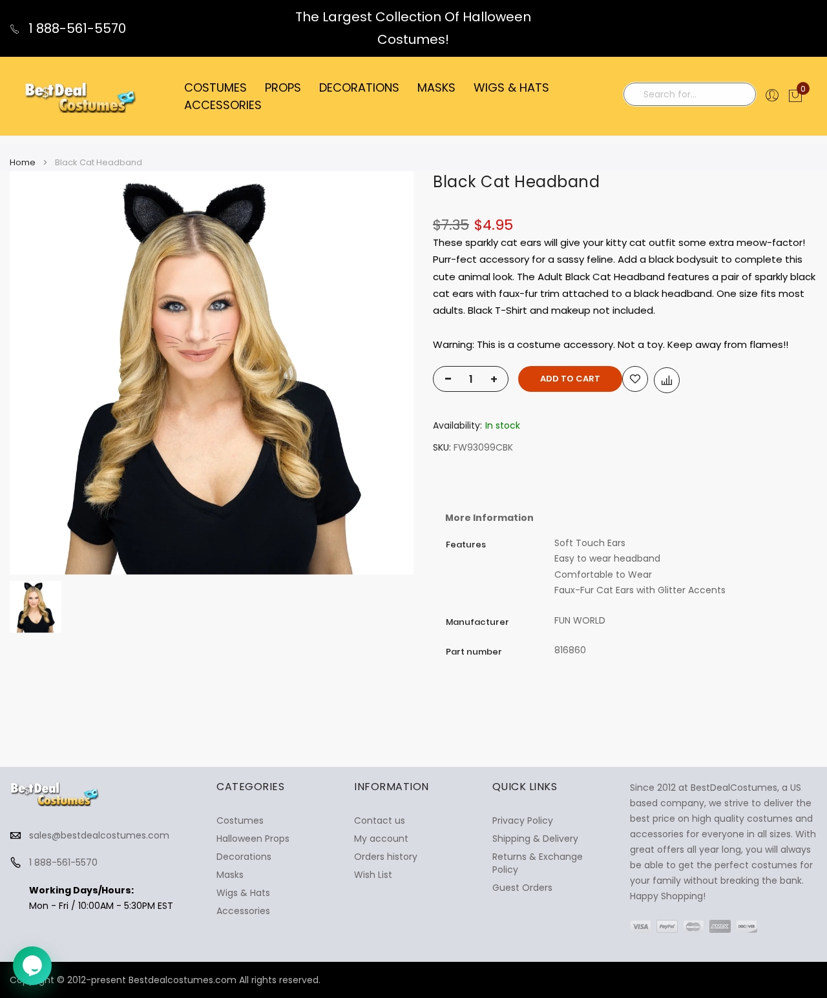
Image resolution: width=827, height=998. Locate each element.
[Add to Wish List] (635, 379)
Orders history (385, 856)
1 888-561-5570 (75, 28)
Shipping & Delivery (535, 838)
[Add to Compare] (667, 380)
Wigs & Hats (243, 892)
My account (381, 838)
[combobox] (689, 94)
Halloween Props (252, 838)
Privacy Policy (522, 820)
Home (23, 162)
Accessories (243, 910)
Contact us (379, 820)
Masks (230, 874)
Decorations (243, 856)
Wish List (373, 874)
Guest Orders (522, 887)
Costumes (240, 820)
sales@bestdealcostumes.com (99, 835)
